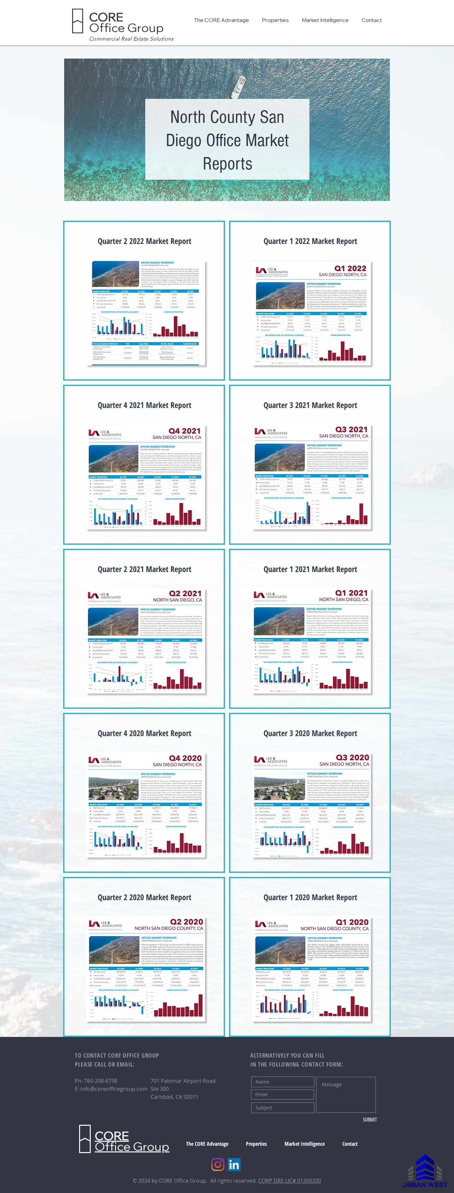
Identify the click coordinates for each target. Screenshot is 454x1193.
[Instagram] (217, 1164)
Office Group (126, 22)
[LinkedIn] (234, 1164)
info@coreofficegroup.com (114, 1089)
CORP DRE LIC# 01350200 (289, 1180)
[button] (223, 20)
